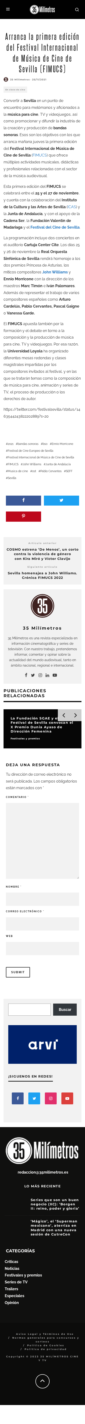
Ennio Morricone (62, 444)
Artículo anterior (42, 543)
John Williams (32, 464)
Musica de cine (18, 471)
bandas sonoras (28, 444)
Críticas (11, 1261)
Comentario (17, 797)
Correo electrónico (25, 911)
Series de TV (16, 1282)
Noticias (12, 1268)
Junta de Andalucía (58, 464)
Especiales (14, 1296)
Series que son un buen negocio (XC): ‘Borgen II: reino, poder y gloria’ (55, 1204)
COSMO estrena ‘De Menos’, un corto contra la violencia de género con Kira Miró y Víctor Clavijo (43, 554)
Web (9, 936)
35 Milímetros (20, 79)
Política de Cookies (45, 1345)
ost (34, 471)
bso (45, 444)
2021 (10, 444)
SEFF (69, 471)
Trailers (11, 1289)
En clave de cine (15, 89)
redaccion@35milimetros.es (43, 1172)
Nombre (13, 886)
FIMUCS (40, 155)
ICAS (72, 207)
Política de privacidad (46, 1349)
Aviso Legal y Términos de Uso (45, 1334)
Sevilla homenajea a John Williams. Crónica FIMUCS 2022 (42, 575)
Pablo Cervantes (51, 471)
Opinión (12, 1302)
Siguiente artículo (42, 566)
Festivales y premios (23, 1275)
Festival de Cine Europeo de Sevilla (30, 450)
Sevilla (12, 478)
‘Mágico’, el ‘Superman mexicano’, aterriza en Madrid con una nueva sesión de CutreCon (54, 1227)
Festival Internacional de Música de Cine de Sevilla (41, 457)
